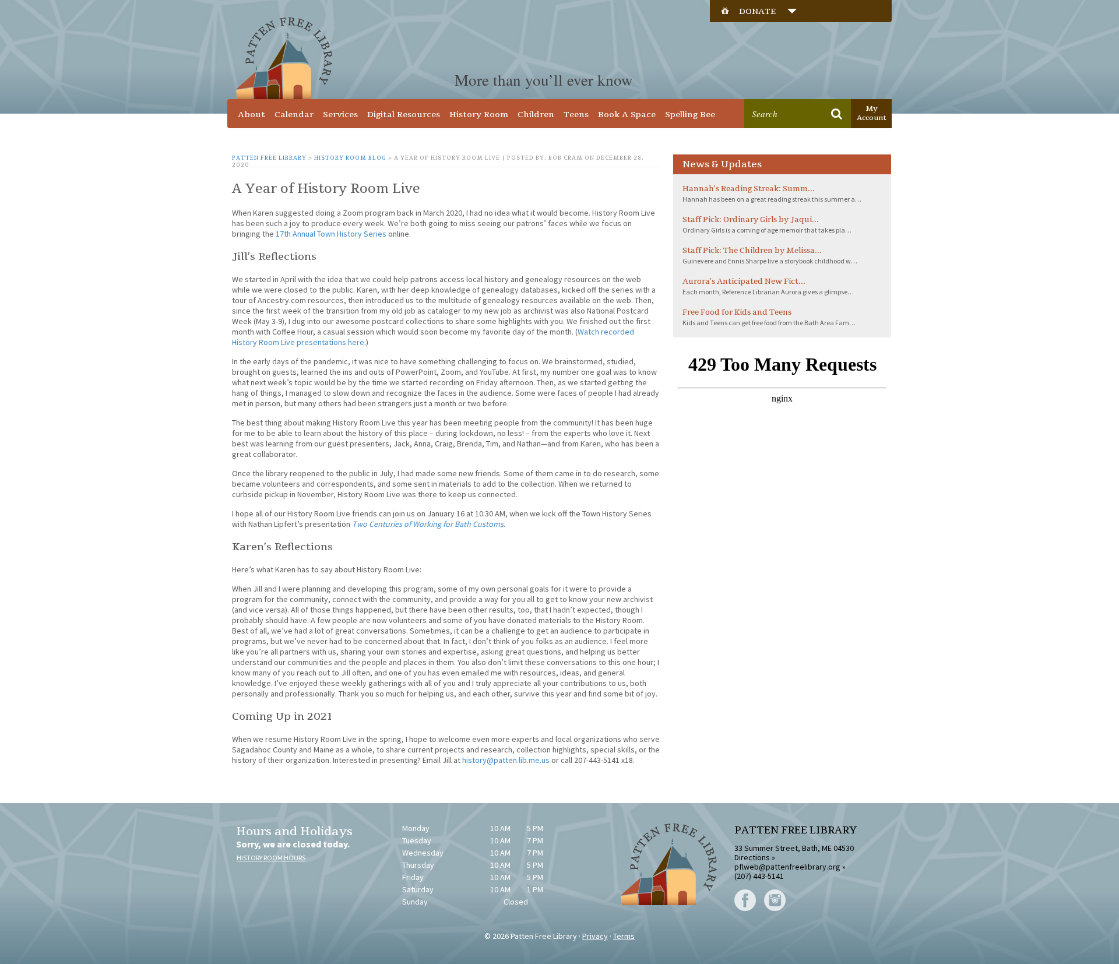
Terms (624, 936)
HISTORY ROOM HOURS (271, 857)
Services (340, 114)
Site (812, 91)
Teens (576, 114)
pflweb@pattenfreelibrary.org (787, 866)
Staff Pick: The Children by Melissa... (752, 250)
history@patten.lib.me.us (506, 760)
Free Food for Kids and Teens (736, 312)
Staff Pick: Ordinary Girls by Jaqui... (750, 219)
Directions (752, 857)
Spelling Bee (690, 114)
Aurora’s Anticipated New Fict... (743, 281)
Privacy (595, 936)
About (251, 114)
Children (536, 114)
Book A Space (627, 114)
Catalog (773, 91)
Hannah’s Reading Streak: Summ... (748, 189)
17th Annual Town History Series (331, 233)
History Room (478, 114)
